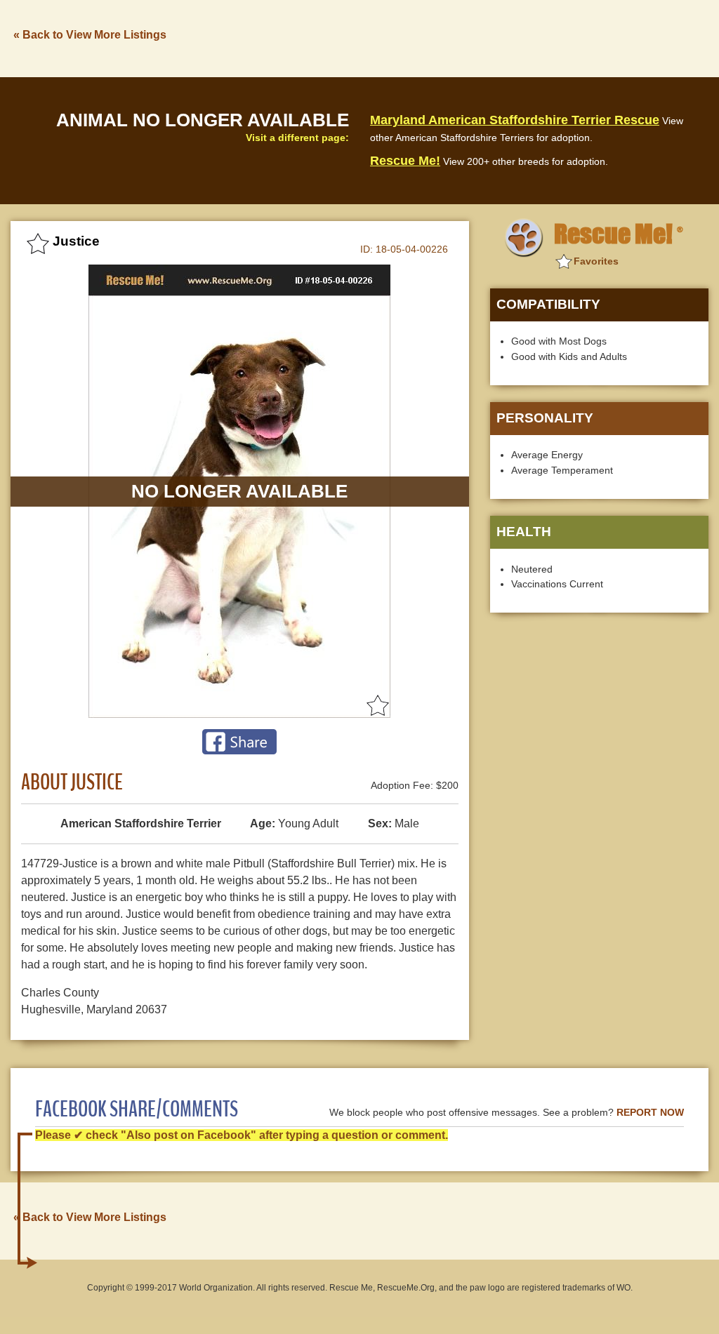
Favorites (596, 261)
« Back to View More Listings (89, 35)
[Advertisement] (452, 37)
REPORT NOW (650, 1112)
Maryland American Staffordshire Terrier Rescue (514, 120)
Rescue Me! (405, 161)
